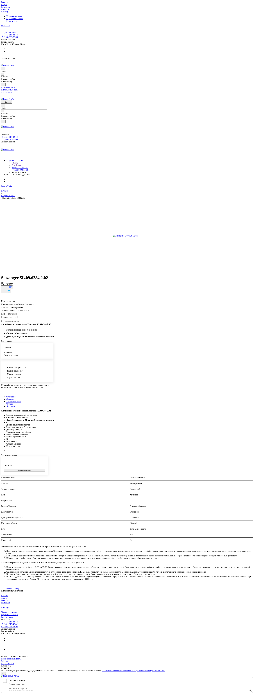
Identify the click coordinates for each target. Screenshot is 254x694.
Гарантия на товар (14, 18)
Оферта (4, 661)
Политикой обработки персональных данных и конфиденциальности (133, 671)
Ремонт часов (12, 21)
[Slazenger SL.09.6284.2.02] (125, 235)
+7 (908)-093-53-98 (9, 37)
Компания (5, 603)
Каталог (4, 595)
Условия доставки (14, 16)
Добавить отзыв (24, 470)
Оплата (9, 404)
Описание (10, 397)
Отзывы (10, 399)
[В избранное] (7, 287)
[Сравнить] (6, 291)
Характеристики (13, 401)
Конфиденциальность (11, 659)
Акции (4, 598)
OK (3, 673)
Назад (15, 163)
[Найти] (3, 84)
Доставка (10, 406)
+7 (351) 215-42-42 (9, 32)
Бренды (4, 600)
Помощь (5, 607)
